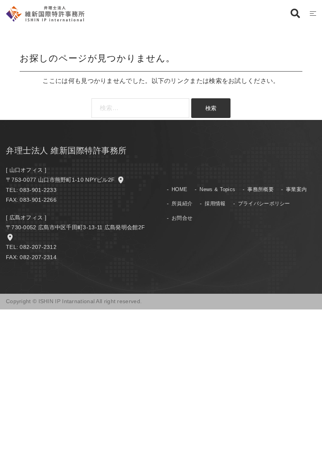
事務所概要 (260, 189)
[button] (295, 14)
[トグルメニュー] (313, 14)
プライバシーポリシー (264, 203)
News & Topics (217, 189)
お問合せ (182, 218)
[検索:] (140, 108)
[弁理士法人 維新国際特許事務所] (45, 13)
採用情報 (215, 203)
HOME (179, 189)
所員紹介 (182, 203)
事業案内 (296, 189)
